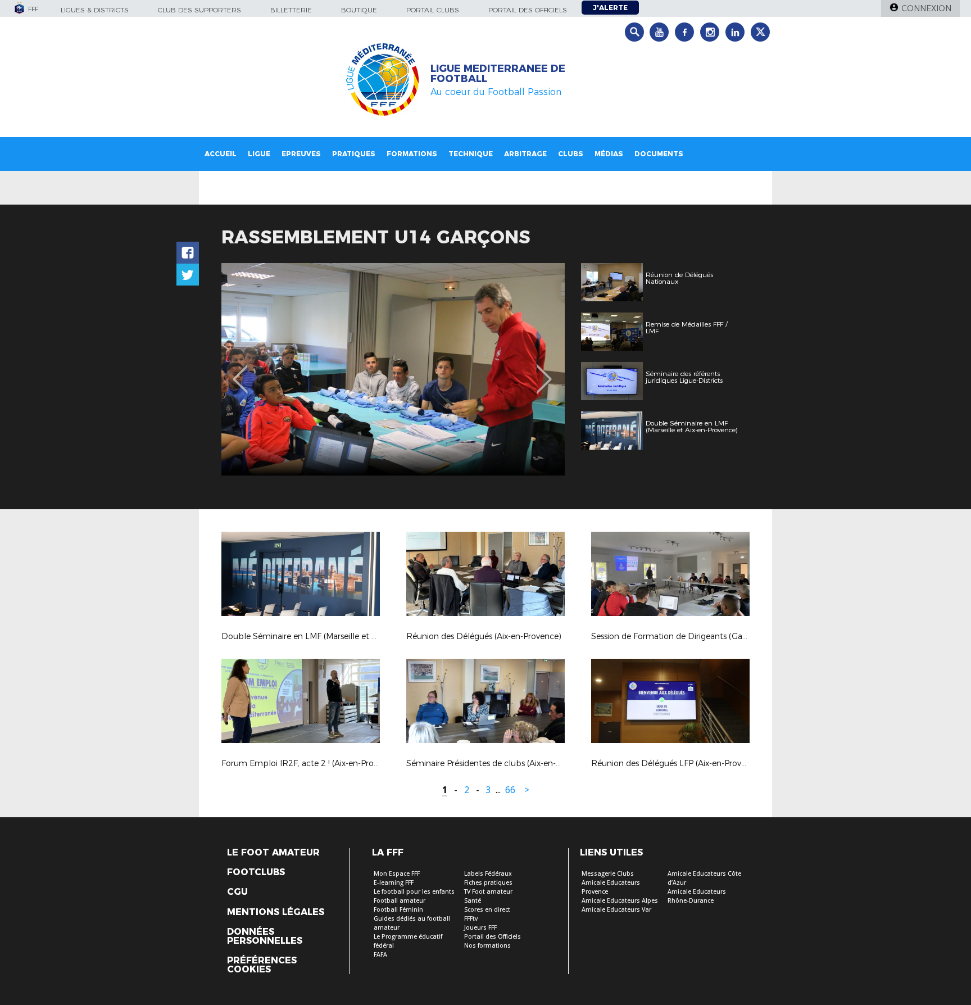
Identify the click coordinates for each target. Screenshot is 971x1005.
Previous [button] (240, 371)
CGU (237, 892)
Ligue (259, 154)
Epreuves (301, 154)
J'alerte (610, 7)
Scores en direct (487, 909)
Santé (472, 900)
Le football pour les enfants (414, 891)
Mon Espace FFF (397, 873)
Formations (412, 154)
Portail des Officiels (492, 936)
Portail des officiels (527, 10)
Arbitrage (525, 154)
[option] (393, 369)
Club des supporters (199, 10)
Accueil (221, 154)
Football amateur (399, 900)
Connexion (926, 8)
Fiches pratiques (488, 882)
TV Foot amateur (488, 891)
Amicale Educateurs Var (616, 909)
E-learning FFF (394, 882)
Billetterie (291, 10)
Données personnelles (264, 936)
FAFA (380, 954)
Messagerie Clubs (608, 873)
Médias (609, 154)
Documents (658, 154)
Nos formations (487, 945)
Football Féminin (398, 909)
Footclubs (256, 872)
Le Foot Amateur (273, 852)
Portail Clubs (432, 10)
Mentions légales (275, 912)
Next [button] (544, 371)
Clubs (570, 154)
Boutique (359, 10)
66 (510, 790)
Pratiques (353, 154)
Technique (470, 154)
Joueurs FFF (480, 927)
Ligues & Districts (95, 10)
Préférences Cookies (262, 965)
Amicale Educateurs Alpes (620, 900)
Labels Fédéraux (488, 873)
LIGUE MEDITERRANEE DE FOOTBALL (497, 73)
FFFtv (471, 918)
